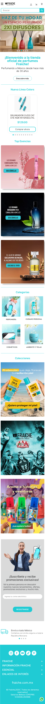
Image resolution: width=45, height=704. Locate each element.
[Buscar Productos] (42, 10)
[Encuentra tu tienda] (42, 4)
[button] (17, 50)
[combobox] (22, 10)
